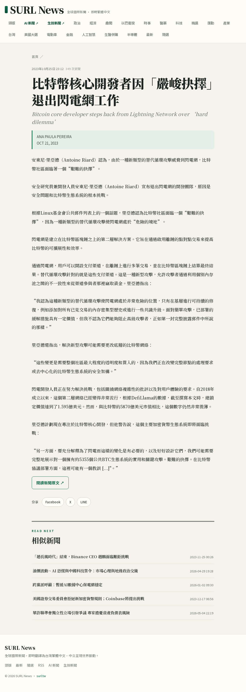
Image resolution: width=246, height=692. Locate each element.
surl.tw (41, 676)
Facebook (52, 502)
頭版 (11, 22)
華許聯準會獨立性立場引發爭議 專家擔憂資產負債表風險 (81, 613)
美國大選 (31, 34)
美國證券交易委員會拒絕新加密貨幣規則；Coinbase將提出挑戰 (88, 598)
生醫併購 (111, 34)
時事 (147, 22)
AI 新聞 (29, 22)
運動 (210, 22)
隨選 (165, 34)
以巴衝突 (128, 22)
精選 (194, 22)
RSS (41, 665)
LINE (83, 502)
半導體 (132, 34)
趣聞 (108, 22)
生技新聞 (54, 22)
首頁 (35, 56)
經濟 (93, 22)
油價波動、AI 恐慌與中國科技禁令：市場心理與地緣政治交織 (85, 571)
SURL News (37, 9)
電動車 (52, 34)
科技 (179, 22)
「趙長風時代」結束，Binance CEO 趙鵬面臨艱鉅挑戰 (81, 556)
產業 (226, 22)
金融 (69, 34)
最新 (149, 34)
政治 (77, 22)
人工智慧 (88, 34)
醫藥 (163, 22)
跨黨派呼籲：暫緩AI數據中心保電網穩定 (67, 584)
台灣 (11, 34)
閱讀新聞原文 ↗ (50, 483)
